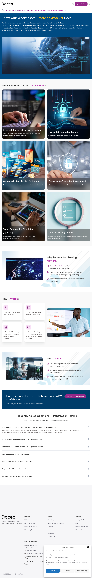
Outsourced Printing (30, 526)
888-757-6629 (31, 550)
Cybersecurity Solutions (25, 10)
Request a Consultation (75, 396)
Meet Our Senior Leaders (56, 523)
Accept (52, 571)
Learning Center (80, 520)
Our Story (51, 520)
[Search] (73, 4)
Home (4, 10)
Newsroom (51, 530)
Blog (76, 523)
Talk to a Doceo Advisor (82, 530)
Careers (50, 526)
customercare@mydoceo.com (36, 553)
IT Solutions (10, 10)
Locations (51, 533)
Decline (67, 571)
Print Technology (29, 523)
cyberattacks (58, 266)
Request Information (81, 526)
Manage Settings (82, 571)
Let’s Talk (82, 4)
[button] (88, 547)
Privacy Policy (19, 574)
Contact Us (51, 536)
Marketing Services (30, 530)
